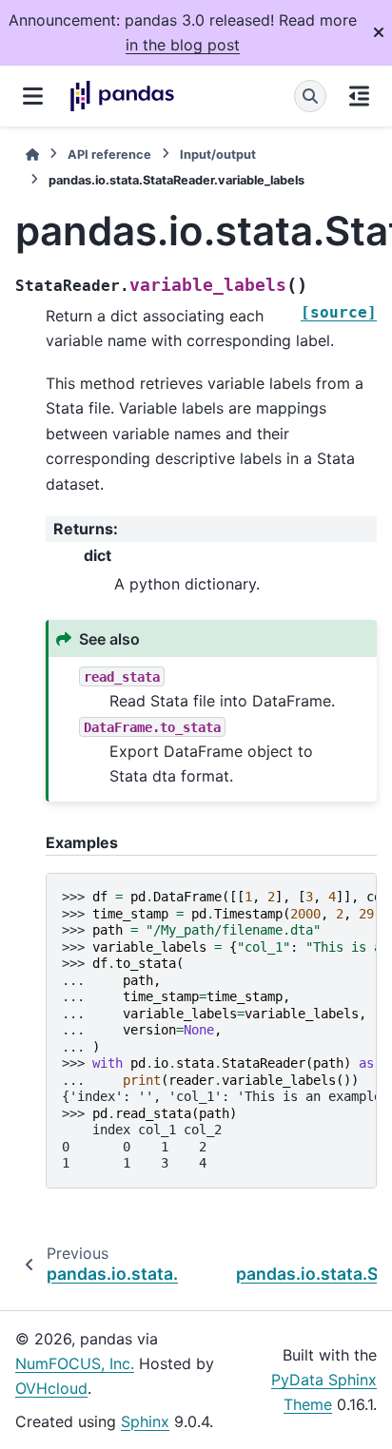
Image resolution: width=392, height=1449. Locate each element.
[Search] (310, 96)
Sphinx (145, 1421)
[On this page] (359, 96)
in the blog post (183, 44)
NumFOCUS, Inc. (74, 1363)
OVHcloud (51, 1388)
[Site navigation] (32, 96)
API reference (109, 154)
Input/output (218, 154)
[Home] (32, 154)
